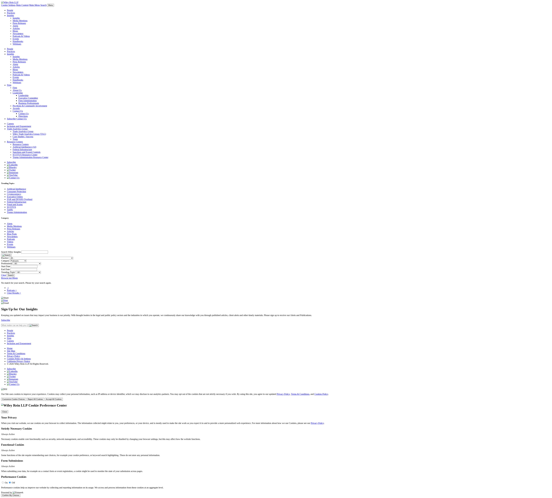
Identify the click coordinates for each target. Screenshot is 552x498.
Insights (10, 15)
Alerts (15, 26)
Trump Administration (17, 212)
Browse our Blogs (9, 278)
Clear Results (14, 293)
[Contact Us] (13, 178)
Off (13, 482)
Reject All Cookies (35, 399)
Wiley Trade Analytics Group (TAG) (29, 134)
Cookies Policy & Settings (19, 358)
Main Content (22, 5)
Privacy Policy (13, 356)
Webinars (17, 44)
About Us (17, 90)
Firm (9, 85)
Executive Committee (28, 98)
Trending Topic (8, 272)
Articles (16, 28)
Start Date (5, 266)
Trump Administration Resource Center (30, 157)
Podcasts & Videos (21, 36)
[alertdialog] (276, 450)
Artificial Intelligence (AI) (24, 147)
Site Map (11, 351)
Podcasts (11, 239)
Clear (3, 275)
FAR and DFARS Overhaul (19, 199)
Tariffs (10, 209)
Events (16, 39)
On (6, 482)
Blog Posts (12, 234)
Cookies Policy (321, 394)
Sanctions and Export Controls (26, 152)
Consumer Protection (16, 191)
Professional (6, 263)
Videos (10, 242)
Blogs (15, 31)
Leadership (18, 93)
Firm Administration (27, 100)
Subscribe (11, 119)
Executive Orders (15, 196)
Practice (4, 258)
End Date (5, 269)
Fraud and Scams (15, 204)
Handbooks (18, 41)
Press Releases (19, 23)
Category (5, 261)
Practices (11, 13)
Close (4, 412)
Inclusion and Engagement (19, 126)
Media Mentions (20, 20)
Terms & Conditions (16, 353)
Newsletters (18, 33)
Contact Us (18, 111)
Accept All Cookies (54, 399)
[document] (276, 450)
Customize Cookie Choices (13, 399)
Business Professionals (28, 103)
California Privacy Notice (18, 361)
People (10, 10)
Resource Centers (15, 142)
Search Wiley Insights (11, 252)
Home (10, 348)
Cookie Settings (8, 5)
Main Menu (34, 5)
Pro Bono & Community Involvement (30, 106)
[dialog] (276, 397)
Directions (23, 116)
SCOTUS (11, 207)
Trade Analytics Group (17, 129)
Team (15, 139)
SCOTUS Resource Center (25, 154)
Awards (16, 108)
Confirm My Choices (10, 495)
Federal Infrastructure (22, 149)
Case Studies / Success (23, 136)
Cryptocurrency (14, 194)
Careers (10, 123)
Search (43, 5)
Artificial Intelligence (16, 189)
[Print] (4, 300)
